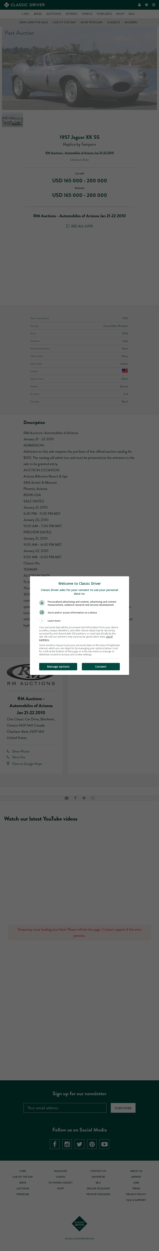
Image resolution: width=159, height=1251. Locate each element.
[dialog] (79, 625)
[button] (79, 621)
